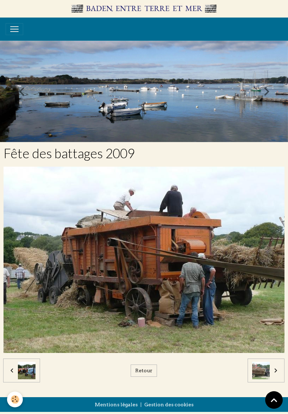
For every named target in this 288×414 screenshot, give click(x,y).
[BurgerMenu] (14, 29)
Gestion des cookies (169, 404)
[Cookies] (15, 399)
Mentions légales (116, 404)
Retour (143, 370)
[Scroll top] (274, 400)
